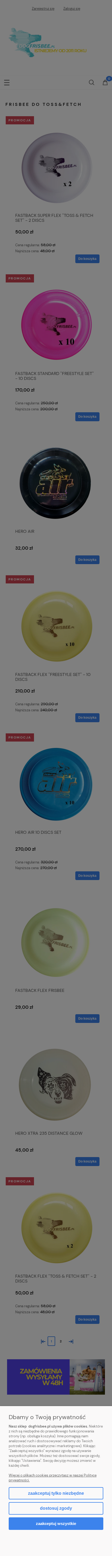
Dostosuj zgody (56, 1508)
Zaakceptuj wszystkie (56, 1523)
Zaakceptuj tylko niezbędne (56, 1493)
